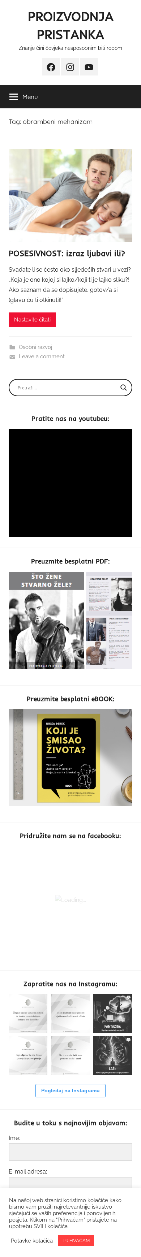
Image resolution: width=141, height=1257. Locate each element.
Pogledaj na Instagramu (70, 1090)
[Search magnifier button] (124, 388)
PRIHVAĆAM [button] (76, 1240)
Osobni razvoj (35, 347)
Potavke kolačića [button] (32, 1240)
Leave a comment (42, 356)
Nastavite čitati (32, 319)
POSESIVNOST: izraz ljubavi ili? (67, 253)
